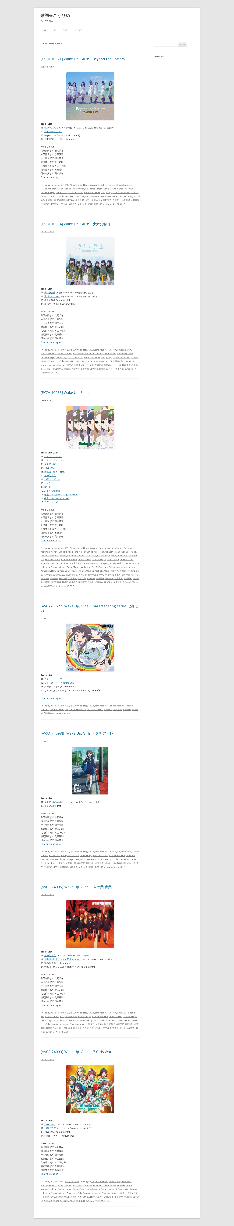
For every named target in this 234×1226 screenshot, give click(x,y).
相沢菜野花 (56, 582)
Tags (65, 30)
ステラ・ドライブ (53, 678)
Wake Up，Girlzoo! (107, 567)
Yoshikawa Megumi (84, 570)
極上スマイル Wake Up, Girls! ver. (61, 494)
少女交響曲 (49, 292)
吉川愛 (65, 574)
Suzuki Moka (62, 563)
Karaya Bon (78, 188)
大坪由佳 (73, 574)
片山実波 (45, 204)
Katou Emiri (90, 555)
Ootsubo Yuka (126, 559)
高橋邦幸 (48, 586)
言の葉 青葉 (50, 475)
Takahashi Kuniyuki (121, 563)
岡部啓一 (45, 578)
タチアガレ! (50, 464)
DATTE (48, 486)
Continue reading (51, 177)
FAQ (54, 30)
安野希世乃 (93, 574)
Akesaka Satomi (115, 548)
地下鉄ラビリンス (53, 131)
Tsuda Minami (73, 567)
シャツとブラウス (53, 456)
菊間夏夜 (72, 204)
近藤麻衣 (99, 582)
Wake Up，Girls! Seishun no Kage (81, 361)
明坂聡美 (82, 578)
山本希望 (126, 574)
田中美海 (63, 204)
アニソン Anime (72, 184)
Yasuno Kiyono (67, 570)
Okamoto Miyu (48, 192)
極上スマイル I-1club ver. (56, 498)
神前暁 (65, 582)
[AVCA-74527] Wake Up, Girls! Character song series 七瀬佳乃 (89, 608)
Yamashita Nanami (110, 196)
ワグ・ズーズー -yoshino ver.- (59, 682)
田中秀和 (54, 204)
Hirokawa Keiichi (49, 188)
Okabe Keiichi (84, 559)
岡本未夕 (98, 200)
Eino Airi (112, 184)
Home (43, 30)
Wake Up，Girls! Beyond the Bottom (82, 196)
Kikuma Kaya (109, 188)
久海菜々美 (51, 200)
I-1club (133, 551)
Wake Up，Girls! (56, 196)
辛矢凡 (81, 204)
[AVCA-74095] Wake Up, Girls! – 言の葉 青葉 (76, 886)
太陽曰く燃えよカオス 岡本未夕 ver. (62, 959)
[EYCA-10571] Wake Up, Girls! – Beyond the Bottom (83, 58)
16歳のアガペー (52, 479)
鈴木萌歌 (117, 582)
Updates (79, 30)
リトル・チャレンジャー (56, 460)
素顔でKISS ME (52, 296)
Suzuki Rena (75, 563)
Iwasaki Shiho (47, 555)
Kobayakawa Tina (119, 555)
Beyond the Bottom (54, 127)
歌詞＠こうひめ (55, 15)
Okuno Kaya (61, 192)
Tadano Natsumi (92, 192)
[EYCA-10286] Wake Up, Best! (65, 392)
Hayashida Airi (124, 184)
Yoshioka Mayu (127, 196)
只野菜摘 (61, 200)
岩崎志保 (54, 578)
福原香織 (73, 582)
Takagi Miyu (106, 192)
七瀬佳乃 (69, 365)
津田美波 (109, 578)
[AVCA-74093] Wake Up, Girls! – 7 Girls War (76, 1051)
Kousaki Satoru (52, 559)
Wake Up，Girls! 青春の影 (111, 361)
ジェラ (47, 483)
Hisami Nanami (64, 188)
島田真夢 (107, 200)
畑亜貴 (47, 582)
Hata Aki (78, 551)
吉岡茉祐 (70, 200)
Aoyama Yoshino (99, 184)
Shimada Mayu (75, 192)
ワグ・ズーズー (52, 502)
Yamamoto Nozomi (126, 567)
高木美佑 (98, 204)
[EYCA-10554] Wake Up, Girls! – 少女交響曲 (75, 223)
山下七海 (89, 200)
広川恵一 (116, 200)
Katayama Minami (94, 188)
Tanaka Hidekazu (121, 192)
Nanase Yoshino (125, 188)
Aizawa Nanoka (98, 548)
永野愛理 (135, 200)
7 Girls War (49, 467)
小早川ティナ (105, 574)
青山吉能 (89, 204)
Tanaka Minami (58, 567)
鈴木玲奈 (108, 582)
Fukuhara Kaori (65, 551)
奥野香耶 (79, 200)
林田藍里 (126, 200)
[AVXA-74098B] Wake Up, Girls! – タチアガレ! (77, 733)
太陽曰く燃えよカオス (55, 471)
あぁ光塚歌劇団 (52, 490)
